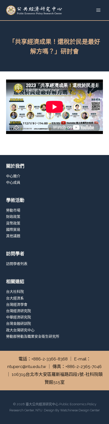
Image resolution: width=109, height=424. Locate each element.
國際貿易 (13, 229)
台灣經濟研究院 (18, 311)
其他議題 (13, 236)
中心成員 (13, 182)
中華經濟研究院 (18, 317)
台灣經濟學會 (16, 304)
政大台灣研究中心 (20, 330)
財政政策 (13, 217)
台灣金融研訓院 (18, 323)
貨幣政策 (13, 223)
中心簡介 (13, 176)
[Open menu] (98, 10)
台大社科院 (15, 292)
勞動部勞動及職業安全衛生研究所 (32, 336)
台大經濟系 (15, 298)
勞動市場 (13, 210)
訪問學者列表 (16, 264)
